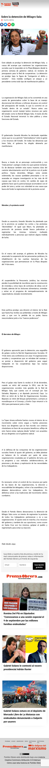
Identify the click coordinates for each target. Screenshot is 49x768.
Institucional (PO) (40, 742)
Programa (7, 741)
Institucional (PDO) (32, 742)
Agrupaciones (20, 741)
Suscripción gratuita (39, 566)
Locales (13, 741)
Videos (26, 741)
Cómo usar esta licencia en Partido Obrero (24, 763)
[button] (1, 24)
